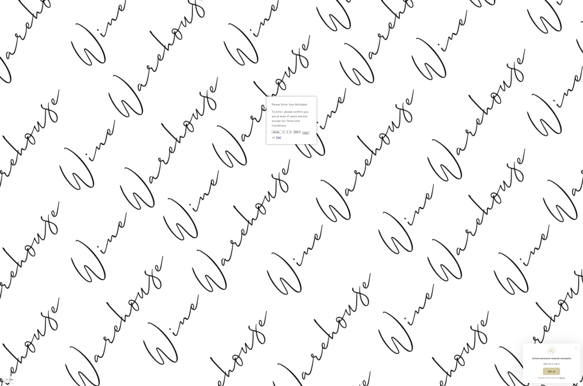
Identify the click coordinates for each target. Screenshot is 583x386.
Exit (278, 137)
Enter (305, 133)
